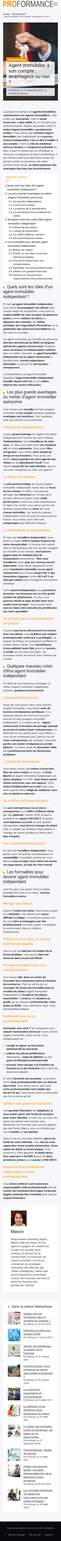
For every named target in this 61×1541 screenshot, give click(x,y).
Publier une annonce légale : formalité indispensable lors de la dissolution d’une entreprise (37, 1473)
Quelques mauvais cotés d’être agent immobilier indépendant (30, 221)
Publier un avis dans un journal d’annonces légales (30, 255)
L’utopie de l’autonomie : (26, 231)
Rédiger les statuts (23, 249)
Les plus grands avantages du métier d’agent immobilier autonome (30, 195)
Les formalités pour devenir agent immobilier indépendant (28, 244)
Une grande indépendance (27, 201)
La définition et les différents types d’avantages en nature (36, 1410)
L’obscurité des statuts (25, 227)
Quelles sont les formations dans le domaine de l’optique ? (36, 1317)
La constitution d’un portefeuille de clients (32, 214)
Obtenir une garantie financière (30, 271)
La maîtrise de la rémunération (29, 208)
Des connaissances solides (28, 238)
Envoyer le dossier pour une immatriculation (28, 262)
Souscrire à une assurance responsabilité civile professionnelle (32, 277)
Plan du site (35, 1534)
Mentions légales (16, 1534)
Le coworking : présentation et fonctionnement (32, 1393)
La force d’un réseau (24, 205)
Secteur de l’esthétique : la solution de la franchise (37, 1350)
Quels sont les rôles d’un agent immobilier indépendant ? (25, 187)
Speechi (49, 1534)
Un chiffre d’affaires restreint (28, 234)
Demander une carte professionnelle (33, 267)
